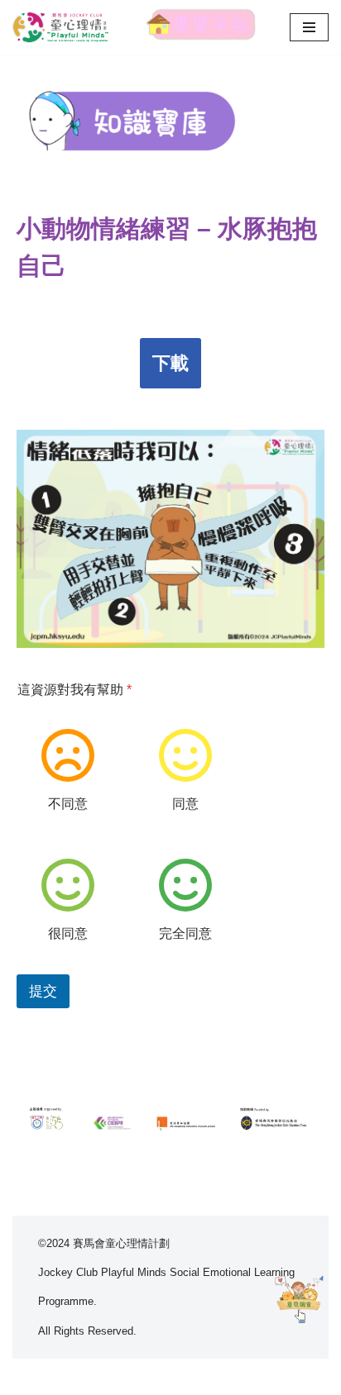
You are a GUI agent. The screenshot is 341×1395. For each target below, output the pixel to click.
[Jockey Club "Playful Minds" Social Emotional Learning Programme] (62, 27)
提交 (43, 991)
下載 (170, 363)
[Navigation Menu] (309, 27)
